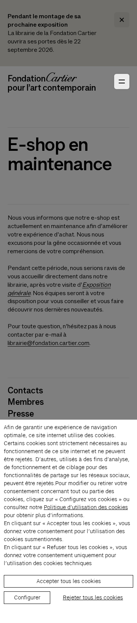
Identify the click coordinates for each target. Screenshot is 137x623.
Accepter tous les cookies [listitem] (69, 581)
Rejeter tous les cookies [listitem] (93, 597)
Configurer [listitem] (27, 597)
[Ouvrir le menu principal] (121, 81)
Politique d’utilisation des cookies (86, 507)
